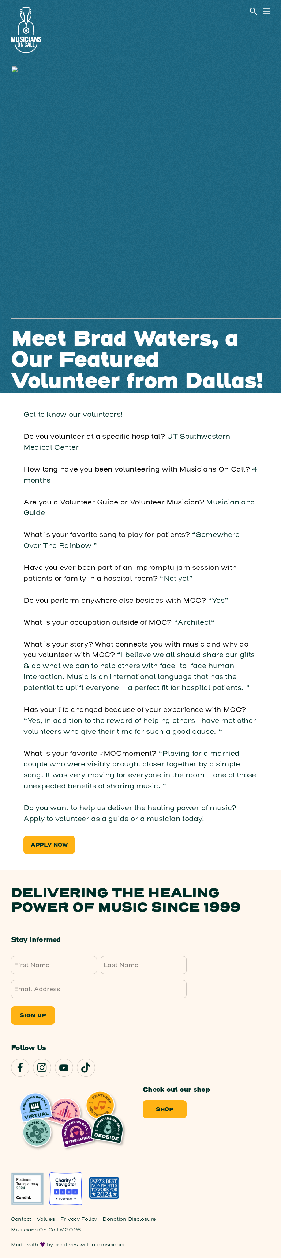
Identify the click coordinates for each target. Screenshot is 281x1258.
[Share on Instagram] (42, 1068)
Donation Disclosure (129, 1219)
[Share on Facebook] (20, 1068)
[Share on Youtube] (64, 1068)
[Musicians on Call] (26, 30)
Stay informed (36, 940)
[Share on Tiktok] (86, 1068)
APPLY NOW (49, 845)
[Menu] (266, 11)
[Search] (253, 11)
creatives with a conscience (90, 1245)
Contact (21, 1219)
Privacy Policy (78, 1219)
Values (46, 1219)
